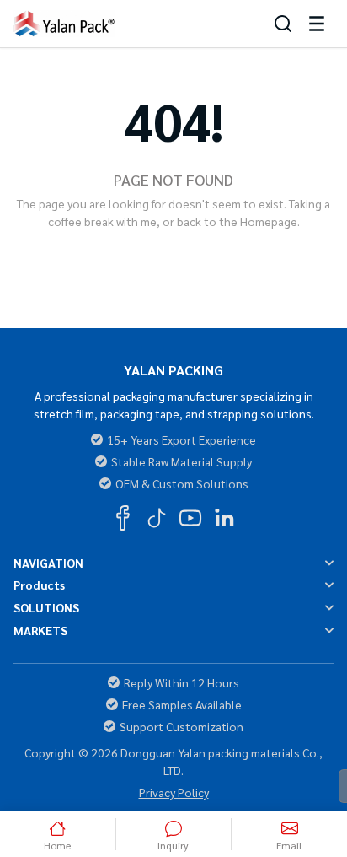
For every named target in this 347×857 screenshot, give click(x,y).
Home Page (110, 255)
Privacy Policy (174, 792)
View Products (236, 255)
